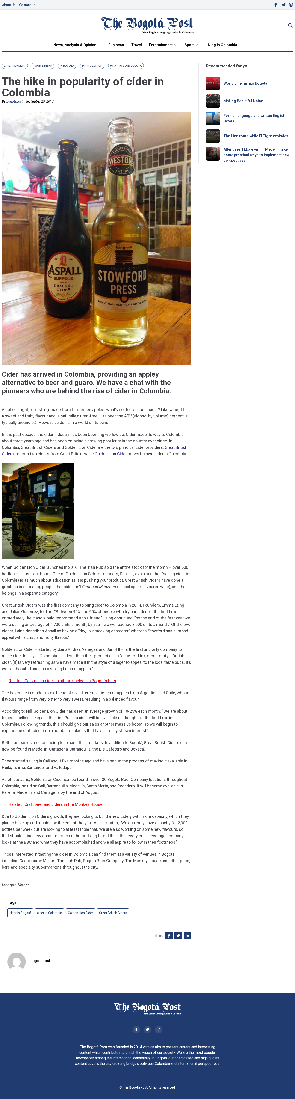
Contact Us (27, 5)
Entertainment (161, 45)
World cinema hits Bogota (245, 83)
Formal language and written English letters (254, 118)
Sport (189, 45)
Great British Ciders (113, 913)
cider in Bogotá (20, 913)
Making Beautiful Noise (243, 101)
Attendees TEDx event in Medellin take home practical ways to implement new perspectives (256, 155)
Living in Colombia (221, 45)
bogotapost (14, 101)
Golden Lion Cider (111, 453)
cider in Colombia (49, 913)
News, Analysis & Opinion (74, 45)
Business (116, 45)
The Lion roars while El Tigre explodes (256, 136)
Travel (136, 45)
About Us (8, 5)
